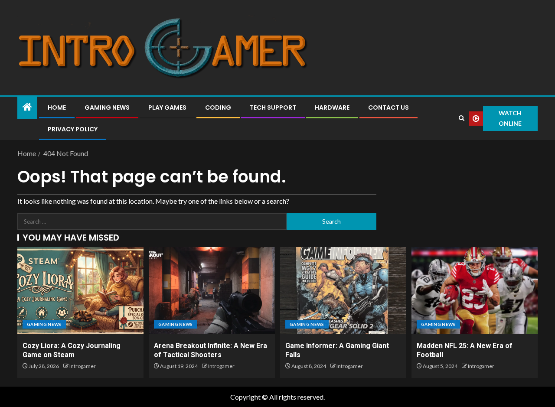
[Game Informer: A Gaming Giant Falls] (343, 290)
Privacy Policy (73, 129)
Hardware (332, 107)
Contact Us (388, 107)
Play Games (167, 107)
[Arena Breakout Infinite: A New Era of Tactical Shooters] (212, 290)
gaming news (44, 324)
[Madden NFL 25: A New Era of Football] (474, 290)
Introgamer (82, 366)
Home (57, 107)
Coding (218, 107)
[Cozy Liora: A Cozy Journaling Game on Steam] (80, 290)
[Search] (461, 118)
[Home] (27, 107)
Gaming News (107, 107)
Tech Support (273, 107)
